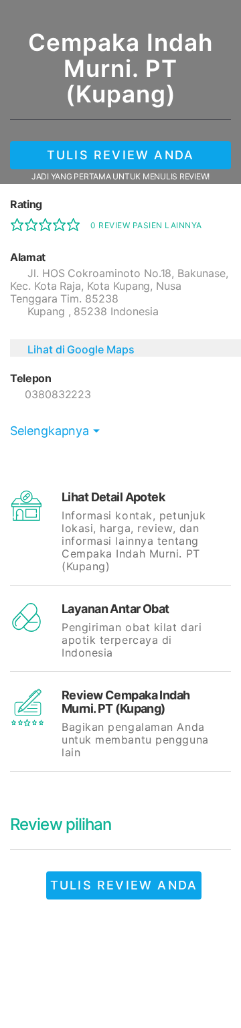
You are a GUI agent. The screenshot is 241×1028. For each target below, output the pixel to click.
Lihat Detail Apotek (113, 497)
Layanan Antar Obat (115, 609)
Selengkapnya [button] (49, 431)
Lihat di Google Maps (81, 349)
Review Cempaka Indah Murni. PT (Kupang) (126, 701)
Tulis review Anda (120, 155)
